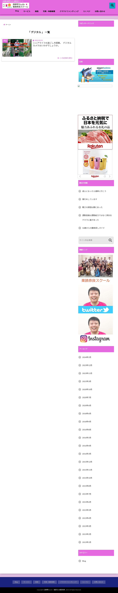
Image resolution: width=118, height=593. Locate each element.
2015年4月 (86, 518)
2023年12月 (87, 365)
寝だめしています (89, 199)
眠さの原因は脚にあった (92, 207)
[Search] (110, 240)
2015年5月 (86, 510)
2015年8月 (86, 486)
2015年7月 (86, 494)
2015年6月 (86, 502)
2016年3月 (86, 454)
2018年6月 (86, 414)
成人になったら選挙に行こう (94, 191)
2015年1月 (86, 542)
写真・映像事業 (49, 11)
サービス (26, 11)
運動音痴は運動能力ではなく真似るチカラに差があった (97, 218)
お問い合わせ (100, 11)
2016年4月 (86, 446)
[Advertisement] (96, 42)
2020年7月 (86, 397)
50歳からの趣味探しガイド (93, 228)
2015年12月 (87, 462)
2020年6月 (86, 406)
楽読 (36, 11)
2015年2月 (86, 534)
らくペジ (86, 11)
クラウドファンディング (69, 11)
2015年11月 (87, 470)
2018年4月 (86, 422)
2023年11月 (87, 373)
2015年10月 (87, 478)
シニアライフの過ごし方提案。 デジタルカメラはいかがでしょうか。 (52, 44)
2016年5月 (86, 438)
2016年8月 (86, 430)
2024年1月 (86, 357)
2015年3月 (86, 526)
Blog (17, 11)
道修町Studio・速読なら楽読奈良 (54, 589)
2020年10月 (87, 389)
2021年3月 (86, 381)
